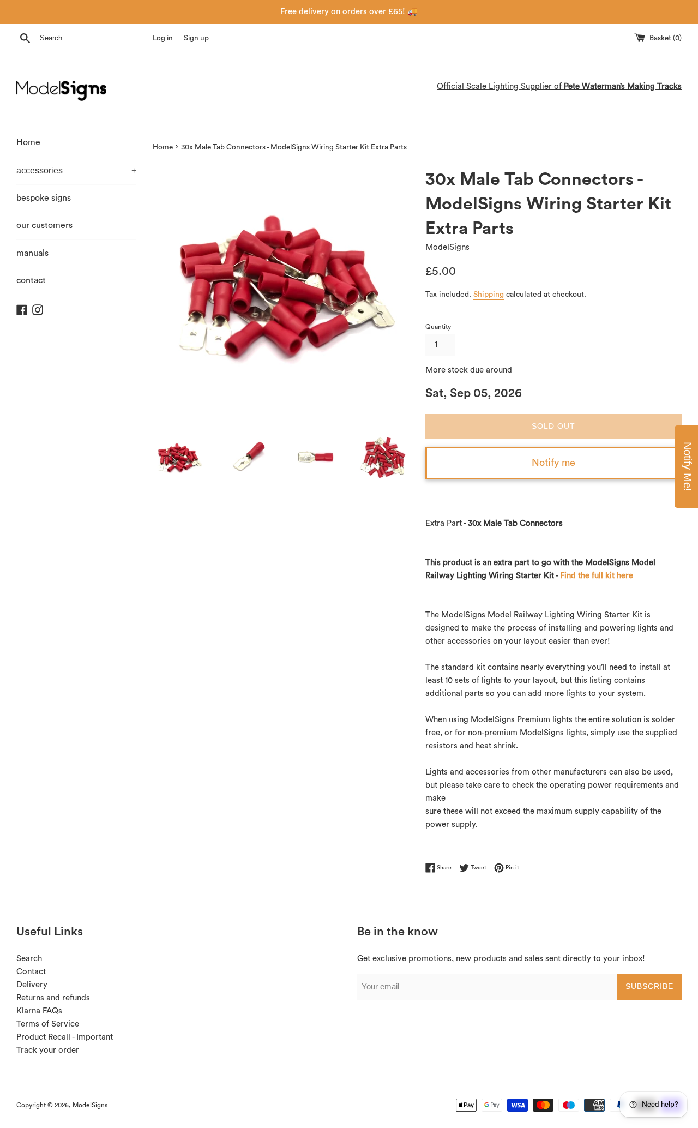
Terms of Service (47, 1024)
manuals (32, 253)
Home (28, 142)
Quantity (438, 326)
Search (29, 959)
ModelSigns (90, 1105)
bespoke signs (43, 198)
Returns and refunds (53, 998)
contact (31, 280)
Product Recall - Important (64, 1037)
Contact (31, 972)
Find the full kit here (596, 576)
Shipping (488, 294)
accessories (76, 170)
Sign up (196, 38)
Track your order (47, 1050)
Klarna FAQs (39, 1011)
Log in (163, 38)
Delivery (31, 985)
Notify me (553, 462)
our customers (44, 225)
